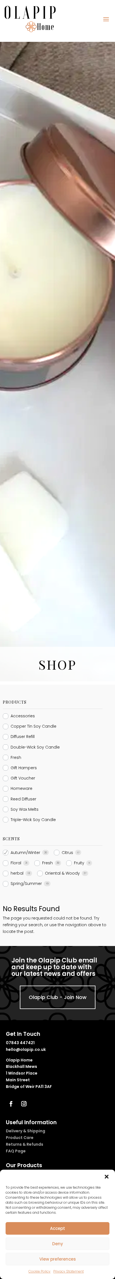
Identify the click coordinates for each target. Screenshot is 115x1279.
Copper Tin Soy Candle (33, 726)
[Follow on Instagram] (24, 1104)
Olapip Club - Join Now (58, 997)
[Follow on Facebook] (11, 1104)
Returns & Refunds (24, 1144)
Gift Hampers (24, 768)
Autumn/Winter (25, 852)
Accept (57, 1228)
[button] (106, 1176)
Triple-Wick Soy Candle (33, 819)
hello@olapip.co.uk (26, 1049)
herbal (17, 873)
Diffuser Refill (23, 736)
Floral (16, 863)
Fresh (16, 757)
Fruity (79, 863)
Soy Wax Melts (25, 809)
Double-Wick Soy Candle (35, 747)
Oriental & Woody (62, 873)
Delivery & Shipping (25, 1131)
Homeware (21, 788)
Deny (57, 1244)
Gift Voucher (23, 778)
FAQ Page (16, 1151)
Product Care (19, 1137)
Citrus (67, 852)
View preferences (57, 1259)
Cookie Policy (39, 1271)
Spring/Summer (26, 883)
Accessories (23, 716)
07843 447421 (20, 1043)
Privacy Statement (68, 1271)
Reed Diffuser (23, 799)
